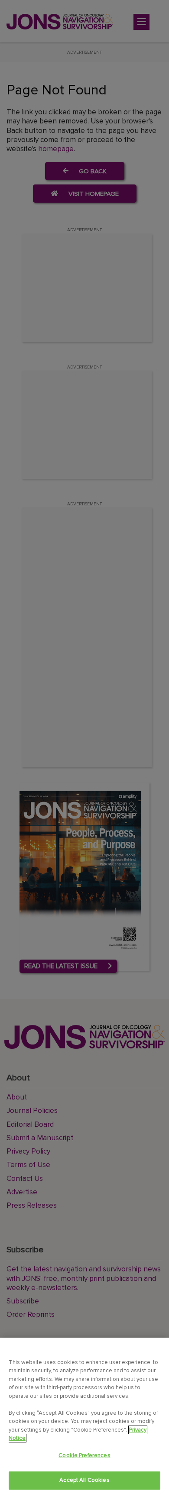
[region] (84, 1417)
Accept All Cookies (84, 1480)
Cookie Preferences (84, 1455)
